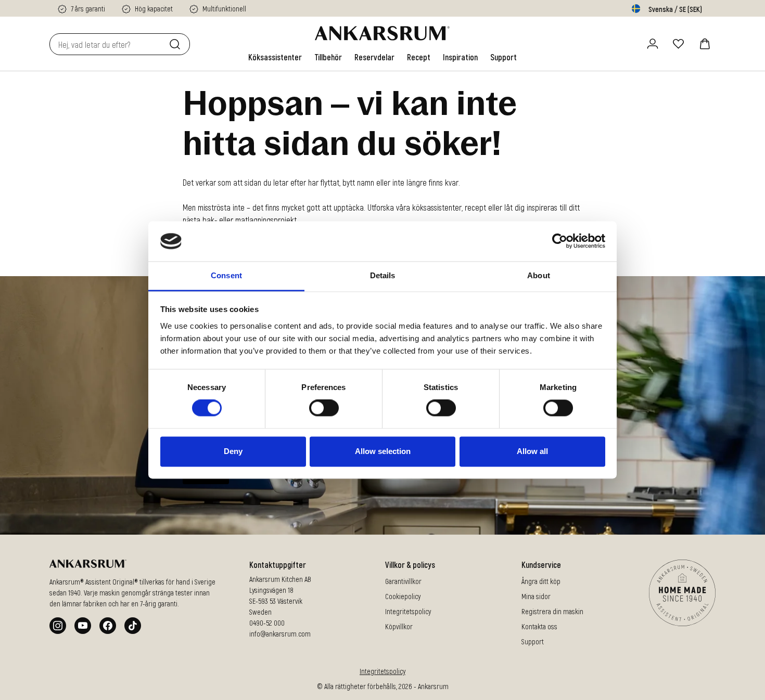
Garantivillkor (403, 581)
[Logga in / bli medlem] (653, 43)
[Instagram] (57, 625)
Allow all (532, 451)
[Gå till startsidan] (382, 33)
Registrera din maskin (552, 611)
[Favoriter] (679, 43)
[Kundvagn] (705, 43)
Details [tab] (383, 275)
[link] (275, 57)
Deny (233, 451)
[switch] (324, 408)
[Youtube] (82, 625)
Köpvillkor (399, 626)
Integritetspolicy (408, 611)
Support (532, 641)
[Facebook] (107, 625)
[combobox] (107, 44)
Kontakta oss (539, 626)
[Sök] (176, 44)
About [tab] (538, 275)
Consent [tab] (226, 275)
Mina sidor (536, 596)
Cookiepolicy (402, 596)
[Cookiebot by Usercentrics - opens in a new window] (559, 241)
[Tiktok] (132, 625)
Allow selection (383, 451)
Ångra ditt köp (540, 581)
